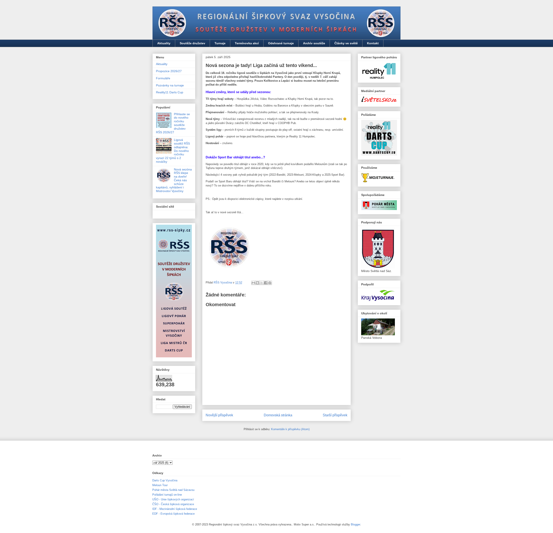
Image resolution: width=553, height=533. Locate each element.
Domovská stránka (278, 415)
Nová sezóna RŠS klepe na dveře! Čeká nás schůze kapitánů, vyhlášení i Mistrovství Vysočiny (174, 180)
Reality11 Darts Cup (169, 92)
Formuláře (163, 78)
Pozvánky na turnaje (170, 85)
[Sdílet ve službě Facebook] (266, 283)
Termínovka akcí (247, 43)
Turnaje (220, 43)
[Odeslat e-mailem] (253, 283)
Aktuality (163, 43)
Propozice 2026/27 (169, 71)
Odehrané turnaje (281, 43)
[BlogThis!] (257, 283)
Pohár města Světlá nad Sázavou (173, 490)
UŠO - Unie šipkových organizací (173, 499)
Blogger (355, 524)
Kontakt (373, 43)
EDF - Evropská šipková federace (173, 513)
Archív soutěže (314, 43)
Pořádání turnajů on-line (167, 494)
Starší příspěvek (335, 415)
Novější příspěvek (219, 415)
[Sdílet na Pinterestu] (270, 283)
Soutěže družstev (192, 43)
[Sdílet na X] (261, 283)
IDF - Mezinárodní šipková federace (174, 509)
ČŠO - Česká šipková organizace (173, 504)
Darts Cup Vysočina (164, 480)
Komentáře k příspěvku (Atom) (290, 429)
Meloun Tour (160, 485)
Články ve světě (346, 43)
